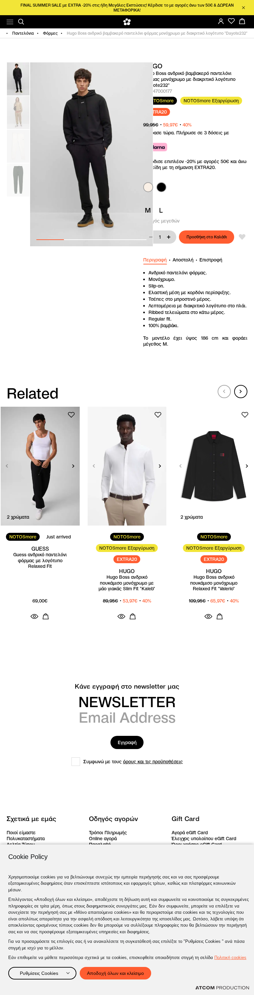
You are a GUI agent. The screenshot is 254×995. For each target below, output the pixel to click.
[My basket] (242, 21)
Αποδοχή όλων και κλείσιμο (115, 973)
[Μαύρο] (161, 187)
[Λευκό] (148, 187)
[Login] (221, 21)
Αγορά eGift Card (190, 833)
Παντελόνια (23, 33)
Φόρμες (50, 33)
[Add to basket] (45, 616)
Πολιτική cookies (230, 957)
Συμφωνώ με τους (133, 762)
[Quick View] (34, 616)
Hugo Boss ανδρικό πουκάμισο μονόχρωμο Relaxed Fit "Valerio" (213, 583)
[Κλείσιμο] (243, 8)
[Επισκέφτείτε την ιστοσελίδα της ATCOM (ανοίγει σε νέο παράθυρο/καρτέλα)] (222, 987)
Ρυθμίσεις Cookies (39, 973)
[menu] (10, 22)
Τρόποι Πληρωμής (108, 833)
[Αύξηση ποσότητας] (169, 237)
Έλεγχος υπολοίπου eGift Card (204, 838)
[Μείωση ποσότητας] (151, 237)
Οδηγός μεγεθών (161, 221)
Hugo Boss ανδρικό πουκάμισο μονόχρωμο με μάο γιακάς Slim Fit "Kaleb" (127, 583)
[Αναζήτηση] (21, 21)
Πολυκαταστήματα (26, 838)
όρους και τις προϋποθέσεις (153, 762)
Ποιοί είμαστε (21, 833)
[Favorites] (231, 21)
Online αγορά (103, 838)
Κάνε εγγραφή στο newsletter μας (127, 686)
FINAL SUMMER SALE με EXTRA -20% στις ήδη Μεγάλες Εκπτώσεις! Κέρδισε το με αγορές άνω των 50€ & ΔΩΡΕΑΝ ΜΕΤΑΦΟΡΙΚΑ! (127, 8)
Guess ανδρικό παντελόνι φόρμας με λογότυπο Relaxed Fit (40, 560)
